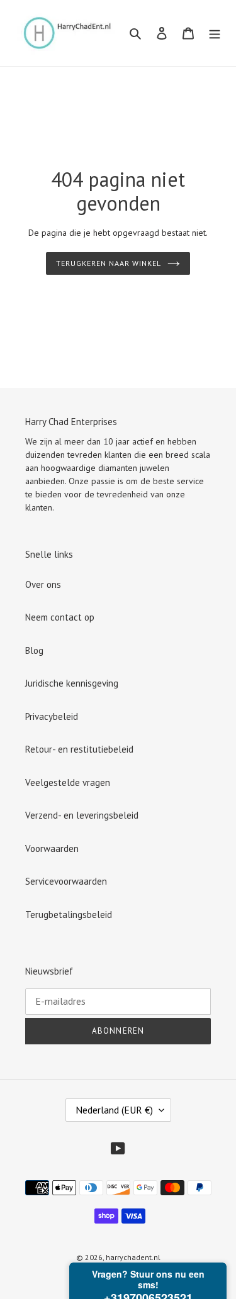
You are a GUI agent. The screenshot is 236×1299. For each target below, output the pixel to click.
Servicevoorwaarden (66, 881)
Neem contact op (59, 617)
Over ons (43, 584)
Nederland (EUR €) (114, 1109)
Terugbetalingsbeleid (68, 914)
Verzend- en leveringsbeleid (81, 815)
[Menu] (214, 33)
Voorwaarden (52, 848)
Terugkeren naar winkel (108, 263)
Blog (34, 650)
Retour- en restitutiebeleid (79, 749)
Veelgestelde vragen (67, 782)
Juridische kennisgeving (71, 683)
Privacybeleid (51, 716)
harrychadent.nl (133, 1257)
